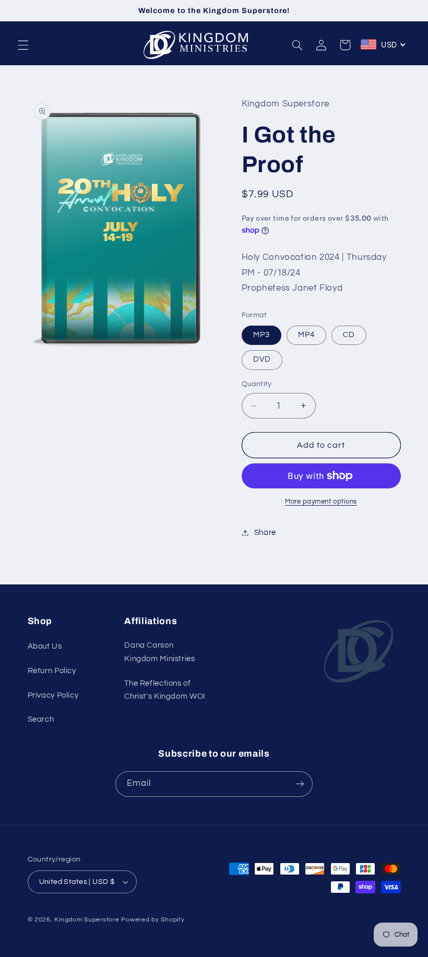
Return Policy (52, 671)
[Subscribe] (300, 784)
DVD (262, 359)
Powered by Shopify (152, 920)
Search (41, 719)
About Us (45, 646)
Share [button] (265, 532)
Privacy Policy (53, 695)
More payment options (321, 501)
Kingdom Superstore (86, 920)
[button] (23, 45)
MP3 (261, 335)
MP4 (306, 335)
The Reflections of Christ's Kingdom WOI (165, 690)
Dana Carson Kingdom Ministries (159, 652)
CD (349, 335)
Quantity (257, 384)
